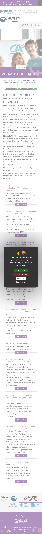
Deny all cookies (21, 275)
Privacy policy (21, 282)
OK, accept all (21, 271)
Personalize (21, 279)
